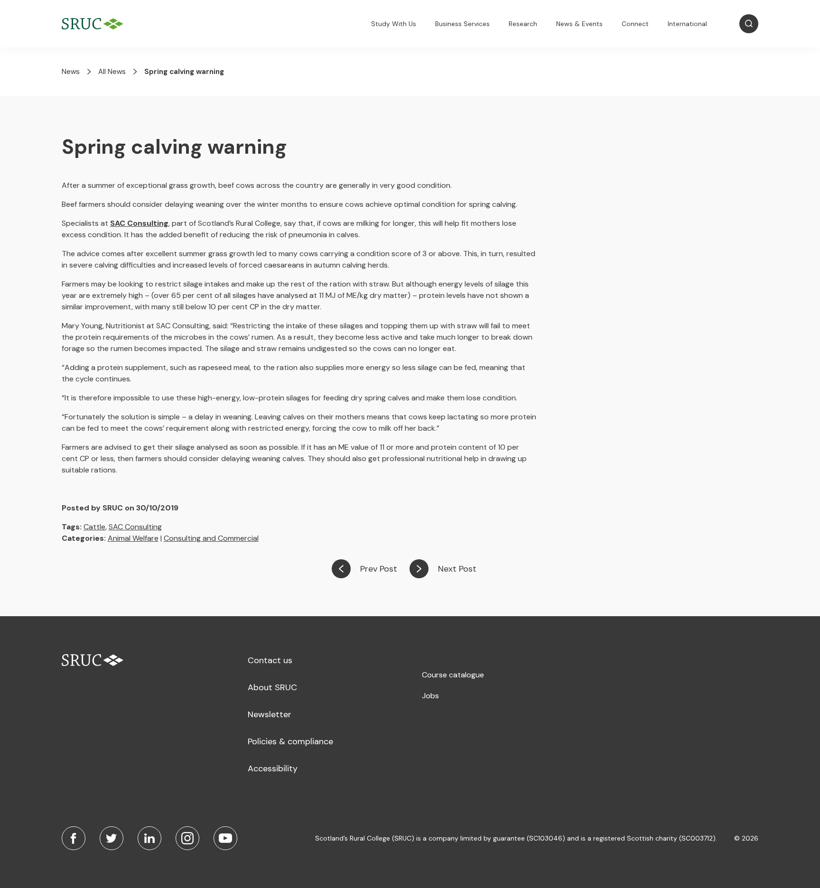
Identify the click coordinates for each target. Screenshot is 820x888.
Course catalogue (453, 675)
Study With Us (393, 23)
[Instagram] (187, 838)
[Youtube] (225, 838)
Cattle (94, 527)
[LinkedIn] (149, 838)
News (71, 71)
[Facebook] (73, 838)
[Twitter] (111, 838)
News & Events (579, 23)
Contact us (270, 660)
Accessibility (273, 768)
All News (112, 71)
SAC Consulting (135, 527)
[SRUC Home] (95, 24)
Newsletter (269, 714)
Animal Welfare (133, 538)
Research (523, 23)
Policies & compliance (290, 741)
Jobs (430, 696)
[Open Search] (748, 23)
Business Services (462, 23)
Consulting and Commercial (211, 538)
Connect (635, 23)
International (687, 23)
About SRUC (272, 687)
